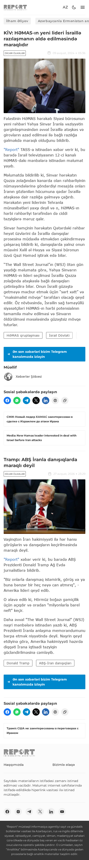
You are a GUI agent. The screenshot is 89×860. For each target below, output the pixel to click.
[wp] (17, 400)
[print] (55, 400)
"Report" (11, 149)
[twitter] (36, 400)
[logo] (15, 7)
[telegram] (26, 400)
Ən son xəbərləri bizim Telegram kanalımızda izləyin (40, 354)
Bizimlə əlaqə (63, 765)
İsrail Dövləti (59, 335)
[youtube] (62, 811)
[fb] (7, 400)
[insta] (18, 811)
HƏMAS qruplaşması (23, 335)
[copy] (64, 400)
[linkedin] (45, 400)
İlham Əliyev (17, 21)
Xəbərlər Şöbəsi (29, 376)
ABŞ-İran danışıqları (55, 663)
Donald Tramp (18, 663)
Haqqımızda (14, 765)
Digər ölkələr (15, 53)
